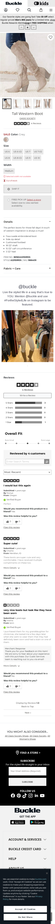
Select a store (34, 196)
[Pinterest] (19, 792)
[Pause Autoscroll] (27, 24)
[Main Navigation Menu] (51, 10)
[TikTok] (25, 792)
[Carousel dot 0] (27, 362)
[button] (27, 333)
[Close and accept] (47, 873)
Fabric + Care (12, 265)
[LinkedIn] (36, 792)
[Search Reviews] (46, 458)
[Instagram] (30, 792)
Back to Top (27, 703)
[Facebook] (13, 792)
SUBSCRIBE (27, 778)
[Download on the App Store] (18, 819)
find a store (30, 749)
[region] (25, 896)
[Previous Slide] (21, 24)
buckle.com (40, 879)
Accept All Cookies (25, 909)
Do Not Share (25, 917)
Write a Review (27, 392)
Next (28, 709)
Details (8, 218)
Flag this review (12, 524)
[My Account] (6, 10)
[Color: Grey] (6, 136)
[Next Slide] (33, 24)
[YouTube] (42, 792)
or (32, 19)
